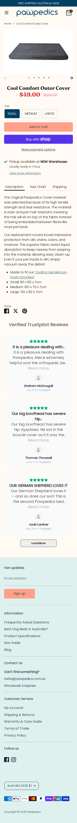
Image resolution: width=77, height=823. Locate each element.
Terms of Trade (16, 728)
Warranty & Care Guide (23, 721)
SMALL (12, 113)
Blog (7, 649)
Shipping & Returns (19, 714)
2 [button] (34, 77)
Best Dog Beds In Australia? (26, 629)
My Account (13, 707)
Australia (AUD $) (19, 786)
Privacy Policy (15, 735)
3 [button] (39, 77)
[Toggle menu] (6, 13)
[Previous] (5, 77)
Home (7, 23)
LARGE (49, 113)
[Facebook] (6, 759)
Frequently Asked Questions (26, 622)
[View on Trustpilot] (38, 378)
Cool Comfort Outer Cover (32, 23)
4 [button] (44, 77)
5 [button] (48, 77)
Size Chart (38, 186)
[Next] (71, 77)
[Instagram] (13, 759)
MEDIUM (31, 113)
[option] (38, 51)
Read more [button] (38, 368)
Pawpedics (34, 812)
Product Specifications (22, 636)
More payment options (38, 149)
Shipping (60, 186)
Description (14, 186)
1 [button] (29, 78)
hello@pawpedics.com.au (24, 678)
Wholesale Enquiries (20, 685)
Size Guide (12, 642)
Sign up (19, 593)
